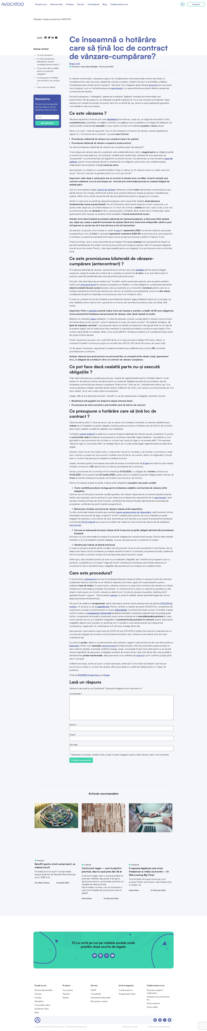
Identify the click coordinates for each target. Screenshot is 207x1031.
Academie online (42, 1009)
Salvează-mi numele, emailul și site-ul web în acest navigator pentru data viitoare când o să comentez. (120, 755)
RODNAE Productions (89, 675)
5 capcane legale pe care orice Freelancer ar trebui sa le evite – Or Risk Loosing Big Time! (149, 871)
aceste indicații (87, 434)
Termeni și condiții (129, 1026)
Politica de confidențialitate (159, 1026)
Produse (70, 4)
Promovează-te (153, 1003)
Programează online (127, 994)
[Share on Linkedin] (53, 37)
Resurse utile (57, 4)
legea (93, 318)
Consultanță (93, 4)
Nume (73, 724)
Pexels (106, 675)
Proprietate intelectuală (100, 997)
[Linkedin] (100, 955)
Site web (73, 744)
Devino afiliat (152, 1007)
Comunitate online (42, 1005)
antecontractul (88, 284)
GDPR (93, 990)
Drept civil (74, 63)
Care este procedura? (46, 87)
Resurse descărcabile (43, 990)
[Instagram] (106, 955)
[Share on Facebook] (45, 37)
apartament (117, 88)
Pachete (66, 994)
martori (140, 655)
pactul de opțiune (106, 189)
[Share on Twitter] (49, 37)
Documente (68, 990)
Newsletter (39, 1001)
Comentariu (75, 694)
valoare (113, 595)
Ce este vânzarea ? (45, 55)
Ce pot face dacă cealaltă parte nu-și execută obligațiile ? (47, 71)
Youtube (38, 997)
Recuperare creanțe (99, 1001)
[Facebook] (94, 955)
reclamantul (90, 579)
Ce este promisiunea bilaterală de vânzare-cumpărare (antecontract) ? (48, 62)
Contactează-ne (126, 990)
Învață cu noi (41, 4)
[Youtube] (112, 955)
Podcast (38, 994)
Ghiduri (66, 997)
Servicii (80, 4)
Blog (105, 4)
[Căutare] (182, 4)
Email (72, 735)
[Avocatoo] (12, 4)
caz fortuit (75, 525)
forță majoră (88, 522)
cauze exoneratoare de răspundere (133, 512)
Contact (196, 4)
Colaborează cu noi (119, 4)
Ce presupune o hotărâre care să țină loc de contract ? (48, 80)
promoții (153, 85)
